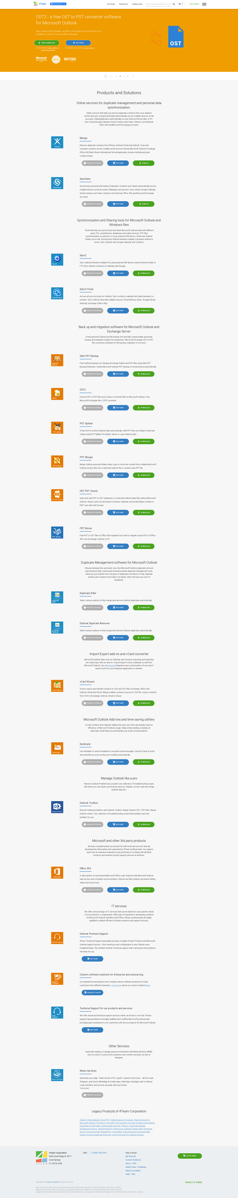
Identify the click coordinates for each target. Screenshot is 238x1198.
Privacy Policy (52, 48)
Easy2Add (84, 1126)
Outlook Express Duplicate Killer (136, 1132)
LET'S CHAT (191, 1156)
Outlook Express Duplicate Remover (95, 1135)
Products (123, 4)
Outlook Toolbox (89, 802)
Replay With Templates (142, 1129)
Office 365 (85, 868)
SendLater (85, 744)
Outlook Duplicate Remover (95, 623)
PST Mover (86, 528)
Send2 (82, 1132)
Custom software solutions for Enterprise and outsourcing (111, 974)
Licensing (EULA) (88, 48)
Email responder (93, 1132)
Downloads (137, 4)
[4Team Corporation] (41, 1158)
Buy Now (119, 163)
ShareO (83, 1120)
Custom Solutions (133, 1160)
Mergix (83, 138)
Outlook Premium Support (94, 933)
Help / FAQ (130, 1174)
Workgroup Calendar (122, 1129)
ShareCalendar (93, 1120)
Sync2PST (104, 1120)
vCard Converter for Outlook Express (128, 1135)
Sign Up (145, 163)
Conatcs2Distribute (137, 1126)
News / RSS (131, 1163)
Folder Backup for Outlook (121, 1120)
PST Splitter (86, 423)
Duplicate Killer (88, 593)
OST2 (83, 389)
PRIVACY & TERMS (193, 1182)
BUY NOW (80, 43)
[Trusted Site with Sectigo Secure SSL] (71, 59)
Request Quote (94, 992)
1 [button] (116, 78)
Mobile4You (106, 1132)
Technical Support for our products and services (106, 1008)
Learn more (116, 985)
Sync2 (83, 255)
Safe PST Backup (89, 355)
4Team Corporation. (53, 1182)
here (148, 985)
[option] (119, 40)
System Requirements (48, 50)
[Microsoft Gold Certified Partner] (43, 59)
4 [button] (127, 78)
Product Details (94, 163)
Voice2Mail (117, 1132)
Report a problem (133, 1170)
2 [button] (120, 78)
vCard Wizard (87, 681)
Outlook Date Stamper (110, 1126)
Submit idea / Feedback (136, 1167)
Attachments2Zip (105, 1129)
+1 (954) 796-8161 (98, 1153)
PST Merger (86, 457)
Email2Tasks (94, 1126)
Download (145, 273)
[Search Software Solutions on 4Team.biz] (174, 4)
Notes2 (124, 1126)
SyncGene (85, 178)
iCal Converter (121, 1123)
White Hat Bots (88, 1070)
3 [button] (124, 78)
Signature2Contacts (88, 1129)
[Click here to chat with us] (193, 4)
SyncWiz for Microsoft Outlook (141, 1123)
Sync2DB (110, 1123)
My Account (131, 1156)
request (112, 665)
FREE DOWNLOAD (48, 43)
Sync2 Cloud (86, 289)
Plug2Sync (100, 1123)
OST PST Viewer (89, 490)
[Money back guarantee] (57, 59)
